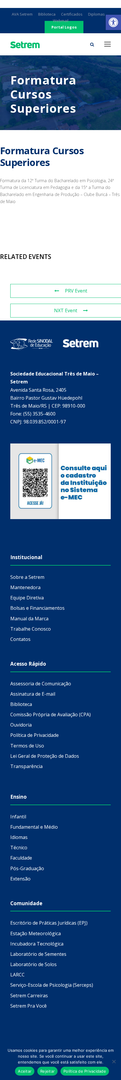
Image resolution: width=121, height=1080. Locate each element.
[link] (113, 22)
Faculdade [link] (21, 858)
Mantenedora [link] (25, 587)
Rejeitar (47, 1071)
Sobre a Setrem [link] (27, 577)
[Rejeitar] (114, 1061)
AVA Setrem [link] (22, 14)
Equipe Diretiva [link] (27, 597)
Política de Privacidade (84, 1071)
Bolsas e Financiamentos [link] (37, 608)
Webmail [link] (60, 20)
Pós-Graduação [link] (27, 868)
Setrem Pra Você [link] (28, 1006)
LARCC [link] (17, 974)
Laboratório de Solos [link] (33, 964)
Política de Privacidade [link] (34, 735)
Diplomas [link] (96, 14)
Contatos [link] (20, 639)
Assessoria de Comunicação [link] (40, 683)
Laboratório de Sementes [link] (38, 954)
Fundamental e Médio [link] (34, 827)
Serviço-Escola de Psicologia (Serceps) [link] (51, 985)
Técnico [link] (18, 847)
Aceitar (24, 1071)
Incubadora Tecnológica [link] (36, 944)
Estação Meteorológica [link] (35, 933)
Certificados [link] (72, 14)
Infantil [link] (18, 816)
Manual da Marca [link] (29, 618)
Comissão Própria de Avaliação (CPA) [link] (50, 714)
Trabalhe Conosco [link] (30, 629)
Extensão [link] (20, 878)
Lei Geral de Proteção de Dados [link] (44, 756)
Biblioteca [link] (47, 14)
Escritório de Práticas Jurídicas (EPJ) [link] (49, 923)
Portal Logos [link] (64, 27)
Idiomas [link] (19, 837)
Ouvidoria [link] (21, 725)
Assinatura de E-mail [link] (32, 694)
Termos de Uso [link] (27, 745)
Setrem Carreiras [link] (29, 995)
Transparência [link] (26, 766)
